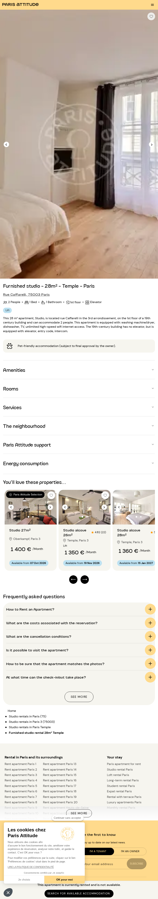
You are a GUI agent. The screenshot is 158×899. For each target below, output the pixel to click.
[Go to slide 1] (28, 516)
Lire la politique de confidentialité (31, 867)
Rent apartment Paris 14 (59, 769)
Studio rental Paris (120, 769)
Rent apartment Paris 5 (21, 786)
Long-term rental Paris (123, 780)
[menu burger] (152, 5)
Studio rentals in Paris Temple (30, 727)
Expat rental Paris (119, 791)
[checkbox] (151, 16)
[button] (8, 892)
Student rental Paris (121, 786)
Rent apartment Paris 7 (21, 797)
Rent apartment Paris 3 (21, 775)
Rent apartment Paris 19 (59, 797)
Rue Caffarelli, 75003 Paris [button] (26, 294)
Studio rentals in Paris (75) (27, 716)
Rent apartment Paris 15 (59, 775)
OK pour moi (64, 879)
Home (12, 711)
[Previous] (6, 144)
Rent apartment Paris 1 (20, 764)
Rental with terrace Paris (124, 797)
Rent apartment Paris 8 (21, 802)
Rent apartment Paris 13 (59, 764)
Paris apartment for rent (124, 764)
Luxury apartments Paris (124, 802)
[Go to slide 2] (33, 516)
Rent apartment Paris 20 (60, 802)
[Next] (151, 144)
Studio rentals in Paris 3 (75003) (32, 722)
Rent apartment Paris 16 (59, 780)
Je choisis (24, 879)
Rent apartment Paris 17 (59, 786)
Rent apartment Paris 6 (21, 791)
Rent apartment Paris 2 (21, 769)
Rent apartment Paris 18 (59, 791)
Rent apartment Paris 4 (21, 780)
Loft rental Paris (118, 775)
